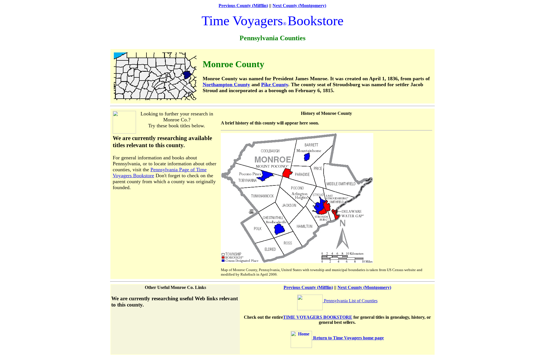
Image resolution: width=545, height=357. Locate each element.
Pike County (274, 84)
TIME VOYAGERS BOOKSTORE (317, 317)
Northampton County (226, 84)
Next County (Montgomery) (299, 5)
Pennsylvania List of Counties (350, 300)
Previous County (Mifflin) (243, 5)
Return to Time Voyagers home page (348, 337)
